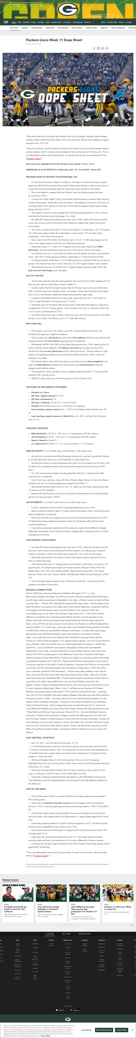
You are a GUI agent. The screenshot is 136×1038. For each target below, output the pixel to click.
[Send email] (102, 49)
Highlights (35, 943)
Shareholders (102, 970)
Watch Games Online (35, 977)
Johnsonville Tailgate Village (119, 970)
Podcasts (35, 968)
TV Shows (35, 971)
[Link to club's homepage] (5, 21)
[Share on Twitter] (98, 49)
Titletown (67, 992)
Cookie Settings (86, 1030)
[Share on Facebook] (94, 49)
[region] (68, 1030)
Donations (102, 956)
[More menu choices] (93, 22)
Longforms (17, 956)
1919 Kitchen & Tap (68, 987)
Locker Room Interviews (35, 957)
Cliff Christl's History (17, 950)
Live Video (35, 952)
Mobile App (17, 973)
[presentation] (132, 925)
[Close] (132, 1030)
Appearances (101, 943)
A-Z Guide (68, 943)
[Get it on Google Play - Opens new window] (75, 1011)
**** (33, 158)
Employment (67, 977)
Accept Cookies (121, 1030)
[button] (65, 925)
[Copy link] (107, 48)
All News (17, 970)
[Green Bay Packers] (68, 1019)
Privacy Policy (45, 1036)
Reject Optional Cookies (104, 1030)
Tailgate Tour (101, 947)
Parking (68, 957)
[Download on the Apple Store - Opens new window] (60, 1010)
